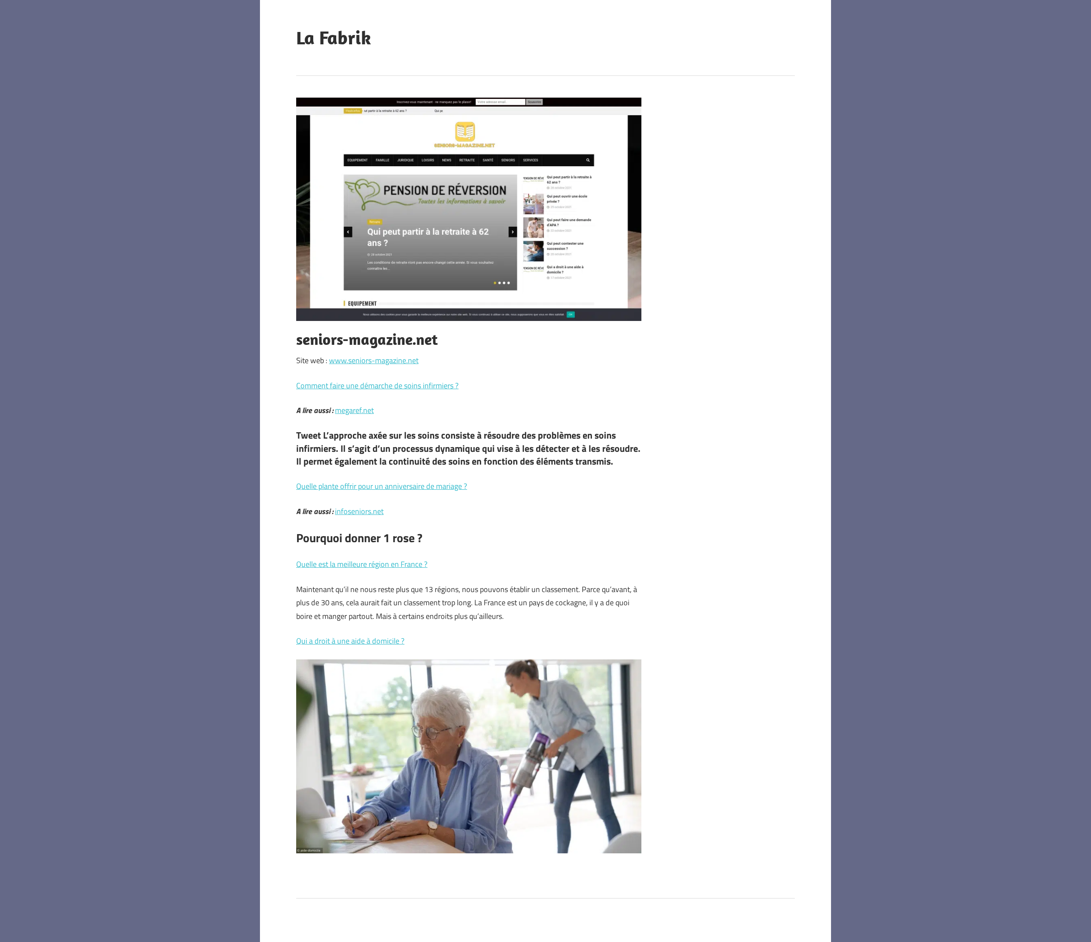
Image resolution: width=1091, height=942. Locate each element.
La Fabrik (333, 37)
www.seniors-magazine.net (374, 360)
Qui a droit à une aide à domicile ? (350, 641)
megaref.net (354, 410)
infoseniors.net (359, 511)
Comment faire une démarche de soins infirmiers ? (377, 385)
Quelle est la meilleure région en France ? (361, 564)
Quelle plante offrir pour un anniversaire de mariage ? (381, 486)
